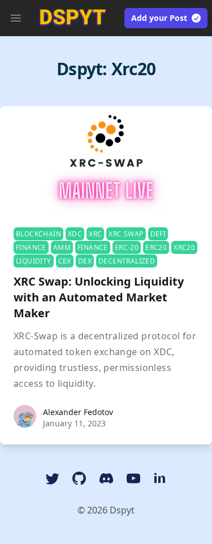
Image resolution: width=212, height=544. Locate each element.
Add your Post (159, 17)
